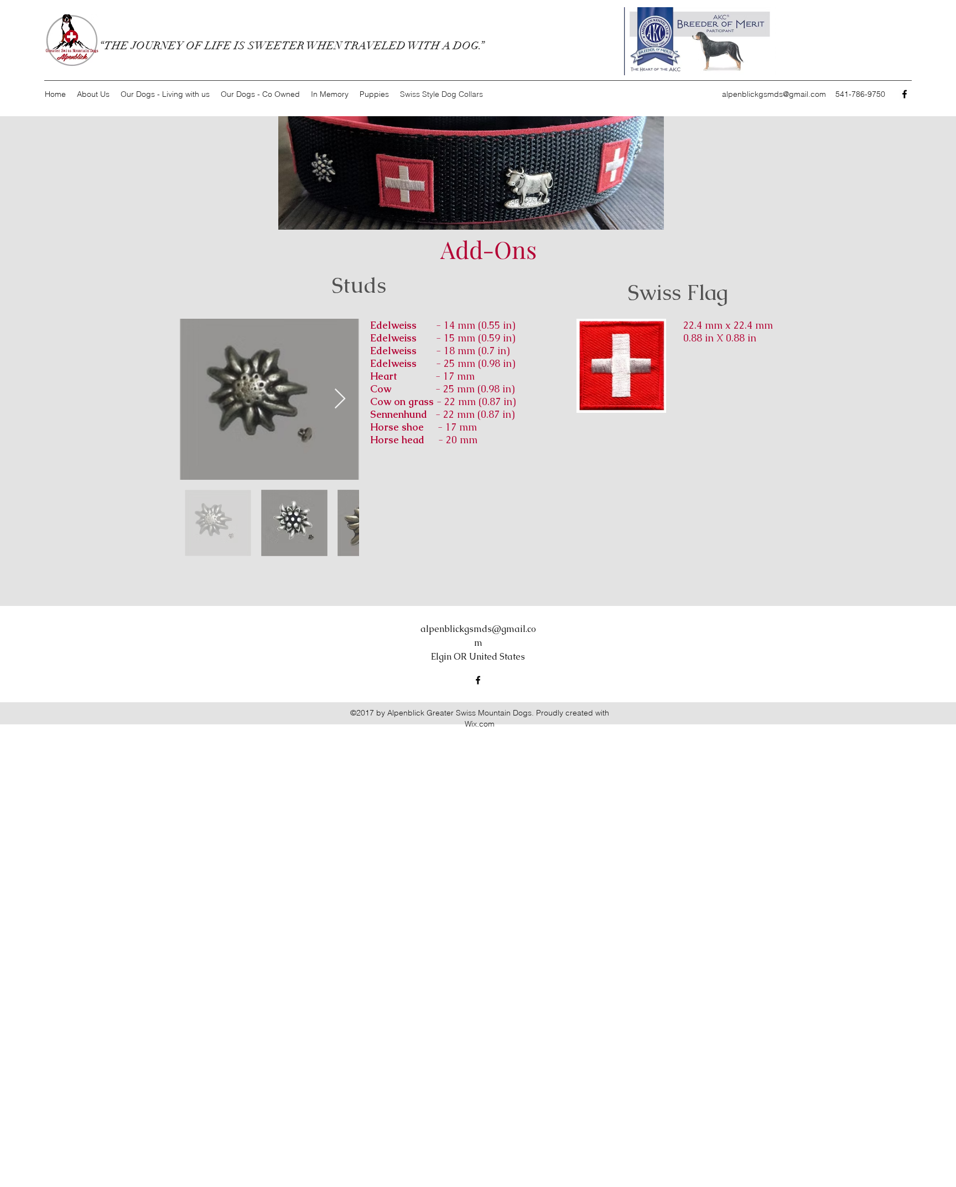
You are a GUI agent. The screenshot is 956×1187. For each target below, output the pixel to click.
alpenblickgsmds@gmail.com (774, 94)
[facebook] (904, 94)
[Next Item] (340, 399)
